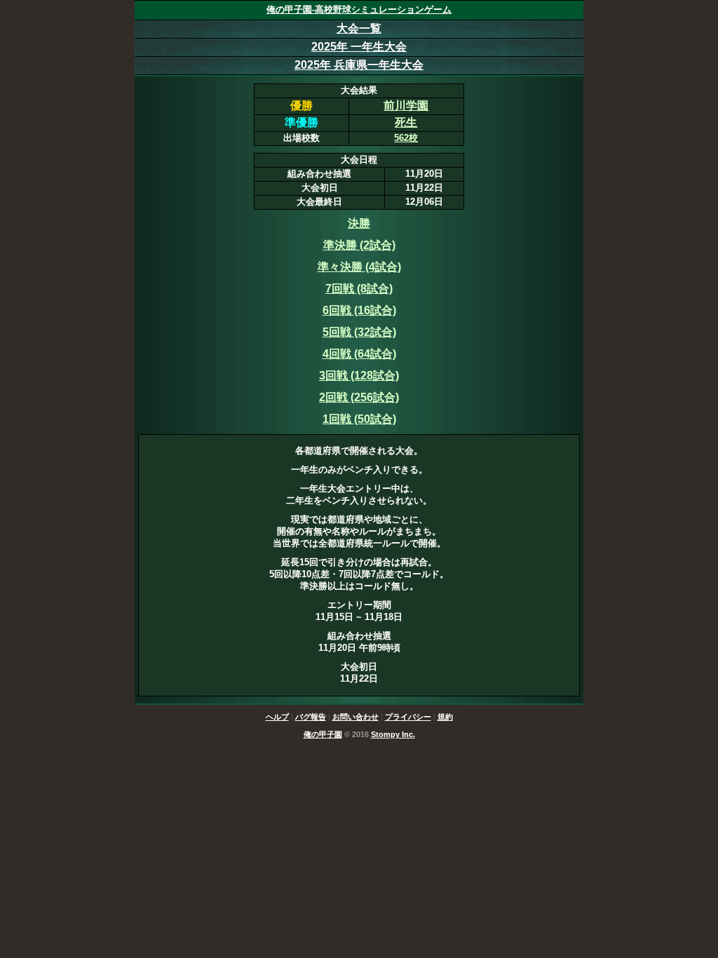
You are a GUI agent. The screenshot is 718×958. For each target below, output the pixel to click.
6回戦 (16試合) (359, 310)
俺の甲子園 (323, 734)
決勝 (359, 223)
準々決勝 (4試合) (359, 267)
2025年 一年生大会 (359, 47)
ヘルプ (277, 717)
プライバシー (408, 717)
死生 (406, 122)
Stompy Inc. (393, 734)
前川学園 (406, 106)
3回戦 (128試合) (359, 376)
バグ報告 (310, 717)
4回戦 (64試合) (359, 354)
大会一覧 (359, 28)
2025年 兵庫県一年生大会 (359, 65)
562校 (406, 138)
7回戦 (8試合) (359, 289)
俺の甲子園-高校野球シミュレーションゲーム (359, 9)
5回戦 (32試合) (359, 332)
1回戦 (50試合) (359, 419)
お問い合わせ (355, 717)
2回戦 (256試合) (359, 397)
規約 (445, 717)
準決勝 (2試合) (359, 245)
